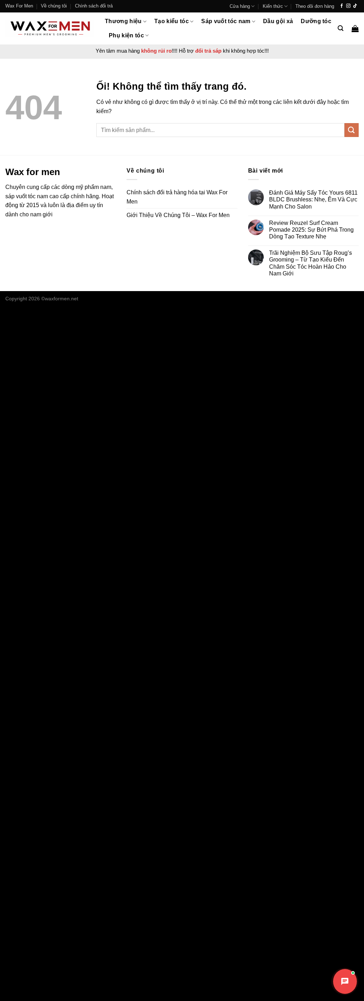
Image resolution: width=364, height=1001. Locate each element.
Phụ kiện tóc (126, 35)
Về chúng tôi (54, 6)
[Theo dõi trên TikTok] (355, 6)
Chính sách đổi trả (94, 6)
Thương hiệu (123, 21)
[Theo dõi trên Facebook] (341, 6)
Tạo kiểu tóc (171, 21)
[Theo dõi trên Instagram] (348, 6)
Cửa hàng (240, 6)
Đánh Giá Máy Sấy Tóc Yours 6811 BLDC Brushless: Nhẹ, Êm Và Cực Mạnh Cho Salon (313, 199)
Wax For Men (19, 6)
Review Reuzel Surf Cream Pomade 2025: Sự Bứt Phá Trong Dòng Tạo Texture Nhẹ (311, 229)
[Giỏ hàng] (355, 28)
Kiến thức (273, 6)
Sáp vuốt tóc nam (225, 21)
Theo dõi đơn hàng (314, 6)
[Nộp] (351, 130)
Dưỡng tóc (316, 21)
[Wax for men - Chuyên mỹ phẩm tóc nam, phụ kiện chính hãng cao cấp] (49, 28)
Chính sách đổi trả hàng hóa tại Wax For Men (177, 197)
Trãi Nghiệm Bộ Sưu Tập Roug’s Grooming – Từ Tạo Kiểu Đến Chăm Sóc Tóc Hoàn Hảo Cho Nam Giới (310, 263)
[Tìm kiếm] (340, 28)
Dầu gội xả (278, 21)
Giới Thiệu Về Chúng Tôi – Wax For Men (178, 215)
